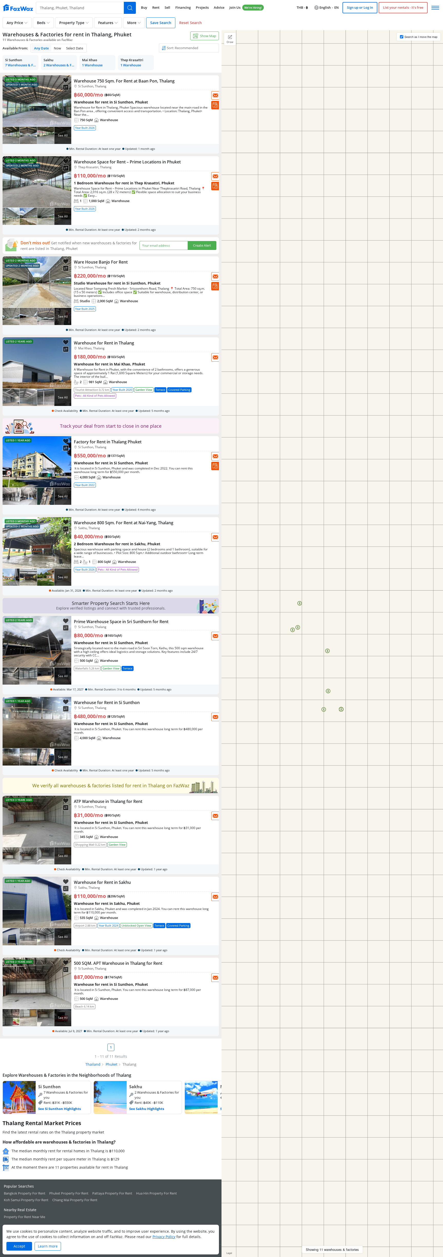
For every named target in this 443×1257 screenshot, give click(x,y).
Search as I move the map (421, 37)
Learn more (48, 1246)
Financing (183, 7)
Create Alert (202, 245)
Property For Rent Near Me (24, 1216)
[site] (18, 7)
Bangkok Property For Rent (24, 1193)
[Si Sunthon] (47, 1097)
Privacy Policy (164, 1236)
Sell (167, 7)
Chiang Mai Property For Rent (74, 1200)
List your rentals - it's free (403, 7)
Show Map (208, 36)
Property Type (71, 22)
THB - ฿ (302, 7)
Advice (219, 7)
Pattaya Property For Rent (112, 1193)
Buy (144, 7)
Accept (19, 1246)
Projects (202, 7)
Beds (41, 22)
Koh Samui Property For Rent (26, 1200)
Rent (155, 7)
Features (105, 22)
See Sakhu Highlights (146, 1108)
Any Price (15, 22)
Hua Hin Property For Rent (156, 1193)
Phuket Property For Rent (68, 1193)
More (131, 22)
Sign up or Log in (360, 7)
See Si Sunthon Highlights (59, 1108)
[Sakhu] (138, 1097)
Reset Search (190, 22)
